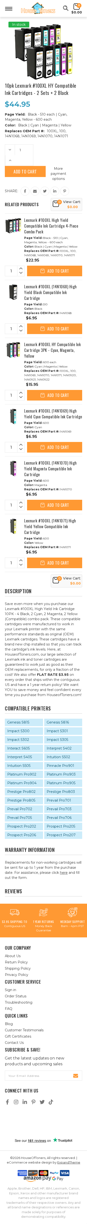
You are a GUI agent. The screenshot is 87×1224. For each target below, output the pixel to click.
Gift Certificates (18, 1036)
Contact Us (14, 1042)
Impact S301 (57, 731)
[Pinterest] (64, 191)
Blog (9, 1024)
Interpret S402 (59, 748)
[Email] (35, 191)
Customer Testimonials (24, 1030)
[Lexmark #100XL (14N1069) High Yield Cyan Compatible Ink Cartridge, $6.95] (13, 416)
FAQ (8, 1009)
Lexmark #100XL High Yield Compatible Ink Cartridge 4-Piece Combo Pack (51, 226)
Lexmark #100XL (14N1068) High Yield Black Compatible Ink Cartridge (50, 292)
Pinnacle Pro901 (60, 765)
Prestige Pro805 (21, 800)
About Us (13, 956)
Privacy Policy (16, 975)
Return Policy (16, 962)
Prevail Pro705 (19, 818)
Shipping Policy (18, 968)
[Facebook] (25, 191)
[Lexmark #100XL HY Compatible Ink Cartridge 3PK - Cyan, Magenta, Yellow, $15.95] (13, 350)
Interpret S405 (19, 757)
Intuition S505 (18, 765)
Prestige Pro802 (21, 792)
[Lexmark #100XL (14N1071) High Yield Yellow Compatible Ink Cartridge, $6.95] (13, 526)
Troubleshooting (18, 1002)
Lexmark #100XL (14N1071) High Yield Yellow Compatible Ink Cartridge (50, 526)
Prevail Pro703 (59, 809)
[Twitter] (45, 191)
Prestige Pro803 (61, 792)
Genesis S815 (18, 722)
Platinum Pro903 (61, 774)
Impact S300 (18, 731)
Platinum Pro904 (21, 783)
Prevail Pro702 (19, 809)
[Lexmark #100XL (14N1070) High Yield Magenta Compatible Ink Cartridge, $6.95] (13, 468)
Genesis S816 (58, 722)
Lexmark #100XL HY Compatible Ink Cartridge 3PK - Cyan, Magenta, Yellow (52, 350)
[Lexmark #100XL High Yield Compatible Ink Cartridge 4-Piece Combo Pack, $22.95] (13, 225)
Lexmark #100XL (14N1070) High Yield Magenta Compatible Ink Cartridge (50, 468)
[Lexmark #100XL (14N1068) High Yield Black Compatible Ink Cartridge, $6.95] (13, 292)
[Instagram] (16, 1102)
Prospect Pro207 (61, 835)
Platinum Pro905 (61, 783)
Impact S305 (57, 739)
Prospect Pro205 (61, 826)
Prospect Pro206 (21, 835)
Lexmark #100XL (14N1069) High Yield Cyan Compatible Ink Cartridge (53, 414)
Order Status (15, 996)
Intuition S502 (58, 757)
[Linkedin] (55, 191)
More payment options (58, 173)
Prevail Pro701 (59, 800)
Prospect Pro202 (21, 826)
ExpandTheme (68, 1162)
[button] (43, 1121)
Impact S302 (18, 739)
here (64, 872)
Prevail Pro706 (59, 818)
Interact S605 (18, 748)
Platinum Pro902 (21, 774)
